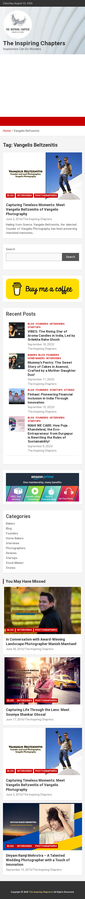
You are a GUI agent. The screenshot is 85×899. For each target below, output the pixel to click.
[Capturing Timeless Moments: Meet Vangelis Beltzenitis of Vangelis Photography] (42, 176)
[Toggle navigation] (8, 121)
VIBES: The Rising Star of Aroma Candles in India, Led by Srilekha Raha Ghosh (51, 335)
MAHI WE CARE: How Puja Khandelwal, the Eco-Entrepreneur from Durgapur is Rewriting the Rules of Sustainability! (50, 433)
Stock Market (15, 563)
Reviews (11, 553)
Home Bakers (36, 358)
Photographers (46, 195)
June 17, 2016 (15, 719)
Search (10, 249)
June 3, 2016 (14, 219)
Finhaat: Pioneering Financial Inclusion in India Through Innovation (50, 398)
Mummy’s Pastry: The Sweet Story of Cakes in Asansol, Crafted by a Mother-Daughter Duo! (52, 368)
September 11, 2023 (40, 379)
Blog (10, 195)
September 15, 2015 (19, 869)
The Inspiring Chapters (34, 43)
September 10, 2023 (40, 407)
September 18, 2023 (40, 344)
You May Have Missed (25, 581)
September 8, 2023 (40, 446)
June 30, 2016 (15, 649)
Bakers (32, 355)
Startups (34, 327)
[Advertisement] (42, 85)
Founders (42, 324)
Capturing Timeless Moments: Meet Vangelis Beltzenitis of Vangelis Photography (35, 209)
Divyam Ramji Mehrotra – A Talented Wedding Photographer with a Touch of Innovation (38, 860)
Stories (69, 390)
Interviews (24, 195)
